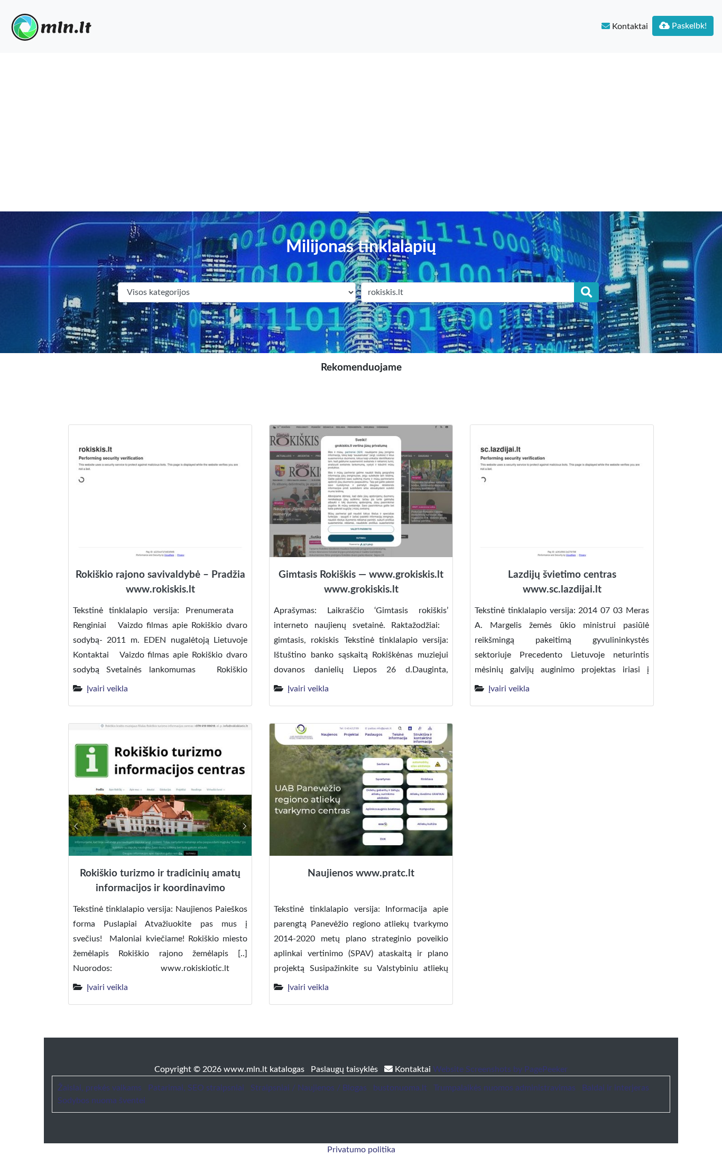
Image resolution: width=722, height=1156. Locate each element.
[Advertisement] (361, 132)
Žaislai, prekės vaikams (100, 1088)
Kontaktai (629, 26)
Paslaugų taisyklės (345, 1069)
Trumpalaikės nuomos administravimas (504, 1088)
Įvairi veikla (107, 689)
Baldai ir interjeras (615, 1088)
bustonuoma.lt (400, 1088)
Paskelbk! (688, 26)
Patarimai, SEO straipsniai (196, 1088)
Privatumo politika (361, 1149)
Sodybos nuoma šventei (101, 1100)
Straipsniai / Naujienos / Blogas (309, 1088)
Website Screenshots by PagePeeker (500, 1069)
